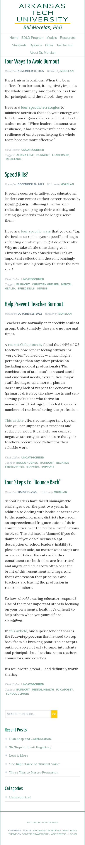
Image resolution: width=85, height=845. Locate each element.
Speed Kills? (16, 175)
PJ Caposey (64, 689)
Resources (68, 37)
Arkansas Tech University (43, 13)
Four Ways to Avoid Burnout (32, 62)
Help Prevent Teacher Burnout (34, 304)
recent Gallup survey (25, 344)
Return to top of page (42, 822)
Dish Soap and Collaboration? (30, 739)
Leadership (60, 155)
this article (18, 631)
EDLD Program (32, 37)
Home (14, 37)
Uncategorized (32, 149)
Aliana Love (25, 155)
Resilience (14, 159)
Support (47, 466)
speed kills (26, 288)
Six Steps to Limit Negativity (30, 747)
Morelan (67, 71)
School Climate (17, 693)
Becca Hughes (27, 462)
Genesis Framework (35, 834)
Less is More (18, 755)
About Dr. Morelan (42, 52)
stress (42, 288)
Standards (19, 45)
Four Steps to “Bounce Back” (33, 482)
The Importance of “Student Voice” (34, 764)
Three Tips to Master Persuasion (33, 772)
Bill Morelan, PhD (42, 27)
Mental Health (43, 689)
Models (51, 37)
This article (14, 420)
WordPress (58, 834)
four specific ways (36, 231)
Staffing (32, 466)
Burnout (43, 155)
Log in (72, 834)
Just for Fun (64, 45)
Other (49, 45)
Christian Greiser (45, 284)
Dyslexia (36, 45)
